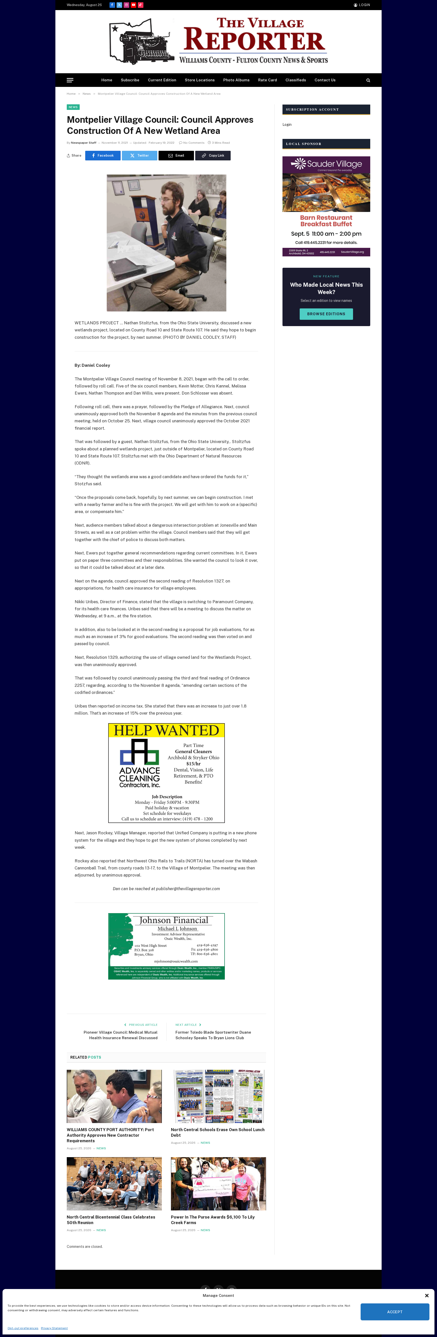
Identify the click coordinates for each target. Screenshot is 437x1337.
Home (106, 80)
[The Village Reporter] (218, 41)
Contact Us (325, 80)
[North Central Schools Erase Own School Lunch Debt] (218, 1096)
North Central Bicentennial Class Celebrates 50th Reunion (111, 1220)
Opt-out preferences (23, 1328)
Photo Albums (236, 80)
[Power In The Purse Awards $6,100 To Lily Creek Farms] (218, 1184)
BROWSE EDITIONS (326, 314)
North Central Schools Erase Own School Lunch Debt (218, 1132)
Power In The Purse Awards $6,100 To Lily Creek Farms (213, 1220)
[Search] (367, 80)
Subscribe (130, 80)
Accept (395, 1312)
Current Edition (162, 80)
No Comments (194, 142)
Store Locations (200, 80)
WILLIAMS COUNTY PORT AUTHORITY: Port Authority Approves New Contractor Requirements (110, 1135)
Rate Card (267, 80)
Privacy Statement (54, 1328)
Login (287, 125)
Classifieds (296, 80)
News (73, 107)
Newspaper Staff (83, 142)
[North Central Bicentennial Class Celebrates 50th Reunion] (114, 1184)
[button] (426, 1295)
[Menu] (70, 80)
